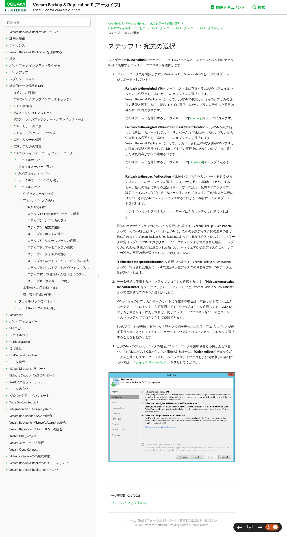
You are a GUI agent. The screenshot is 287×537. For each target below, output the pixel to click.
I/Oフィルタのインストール (33, 112)
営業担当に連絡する (193, 520)
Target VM (196, 162)
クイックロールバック (38, 193)
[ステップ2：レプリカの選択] (239, 527)
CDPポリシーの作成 (27, 126)
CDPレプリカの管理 (27, 146)
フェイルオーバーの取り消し (38, 180)
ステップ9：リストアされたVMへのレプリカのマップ (58, 267)
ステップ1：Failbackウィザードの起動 (53, 214)
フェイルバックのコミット (37, 301)
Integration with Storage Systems (30, 409)
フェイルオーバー (30, 160)
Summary (195, 118)
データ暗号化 (18, 389)
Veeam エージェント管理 (26, 443)
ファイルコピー (20, 335)
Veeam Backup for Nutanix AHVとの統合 (36, 429)
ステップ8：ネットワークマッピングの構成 (58, 261)
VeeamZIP (16, 315)
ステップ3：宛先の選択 (43, 227)
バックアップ (18, 72)
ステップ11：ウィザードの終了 (48, 281)
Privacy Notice (179, 525)
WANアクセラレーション (26, 382)
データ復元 (17, 362)
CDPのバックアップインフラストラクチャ (43, 99)
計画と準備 (17, 38)
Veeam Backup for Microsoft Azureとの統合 (37, 422)
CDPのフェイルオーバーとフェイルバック (43, 153)
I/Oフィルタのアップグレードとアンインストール (49, 119)
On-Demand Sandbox (23, 355)
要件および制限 (25, 92)
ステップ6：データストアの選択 (50, 247)
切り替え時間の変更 (37, 294)
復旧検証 (15, 348)
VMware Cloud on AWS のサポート (32, 375)
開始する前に (36, 207)
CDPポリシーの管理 (27, 139)
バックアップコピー (23, 321)
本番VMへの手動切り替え (41, 288)
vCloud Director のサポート (27, 368)
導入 (12, 59)
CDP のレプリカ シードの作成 (34, 133)
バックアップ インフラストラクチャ (34, 65)
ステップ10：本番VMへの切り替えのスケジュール (58, 274)
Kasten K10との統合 (23, 436)
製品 (141, 520)
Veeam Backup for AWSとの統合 (30, 416)
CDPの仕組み (23, 106)
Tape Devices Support (23, 402)
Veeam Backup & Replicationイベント (34, 469)
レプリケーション (22, 79)
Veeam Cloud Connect (23, 449)
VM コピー (16, 328)
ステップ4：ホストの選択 (45, 234)
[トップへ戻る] (250, 527)
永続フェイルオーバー (34, 173)
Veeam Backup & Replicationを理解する (35, 52)
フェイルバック (29, 187)
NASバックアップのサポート (29, 395)
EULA (213, 520)
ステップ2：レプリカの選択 (47, 220)
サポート (171, 520)
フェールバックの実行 (38, 200)
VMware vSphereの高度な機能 (29, 456)
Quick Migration (19, 341)
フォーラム (154, 520)
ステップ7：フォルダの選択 (47, 254)
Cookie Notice (200, 525)
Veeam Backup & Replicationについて (34, 32)
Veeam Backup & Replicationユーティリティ (38, 463)
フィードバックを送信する (127, 503)
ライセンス (17, 45)
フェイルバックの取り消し (37, 308)
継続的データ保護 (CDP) (26, 86)
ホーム (131, 520)
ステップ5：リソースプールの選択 (51, 240)
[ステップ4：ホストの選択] (260, 527)
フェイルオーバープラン (35, 166)
